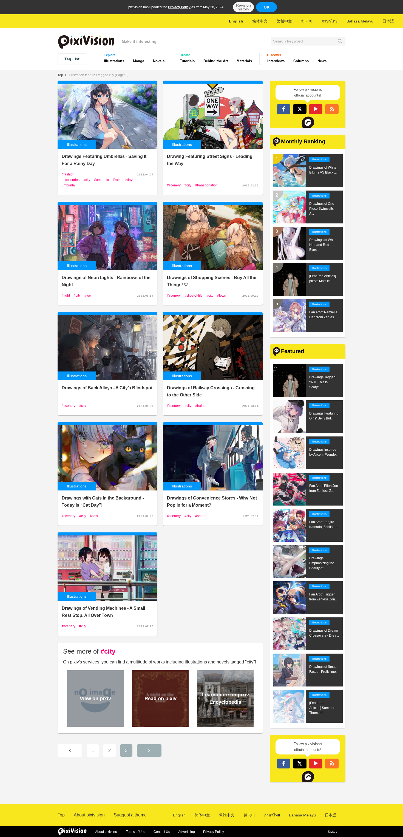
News (322, 61)
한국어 (307, 21)
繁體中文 (284, 21)
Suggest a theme (130, 815)
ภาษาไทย (329, 21)
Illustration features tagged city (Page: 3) (99, 75)
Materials (244, 61)
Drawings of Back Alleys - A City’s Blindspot (107, 387)
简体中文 (260, 21)
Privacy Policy (179, 7)
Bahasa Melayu (360, 21)
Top (60, 75)
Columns (301, 61)
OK (266, 7)
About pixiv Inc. (106, 832)
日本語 (388, 21)
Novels (158, 61)
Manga (138, 61)
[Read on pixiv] (159, 724)
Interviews (276, 61)
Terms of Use (135, 832)
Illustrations (114, 61)
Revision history (243, 7)
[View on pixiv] (94, 724)
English (236, 21)
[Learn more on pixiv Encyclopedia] (224, 724)
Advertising (186, 832)
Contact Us (162, 832)
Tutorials (187, 61)
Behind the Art (215, 61)
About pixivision (89, 815)
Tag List (72, 59)
